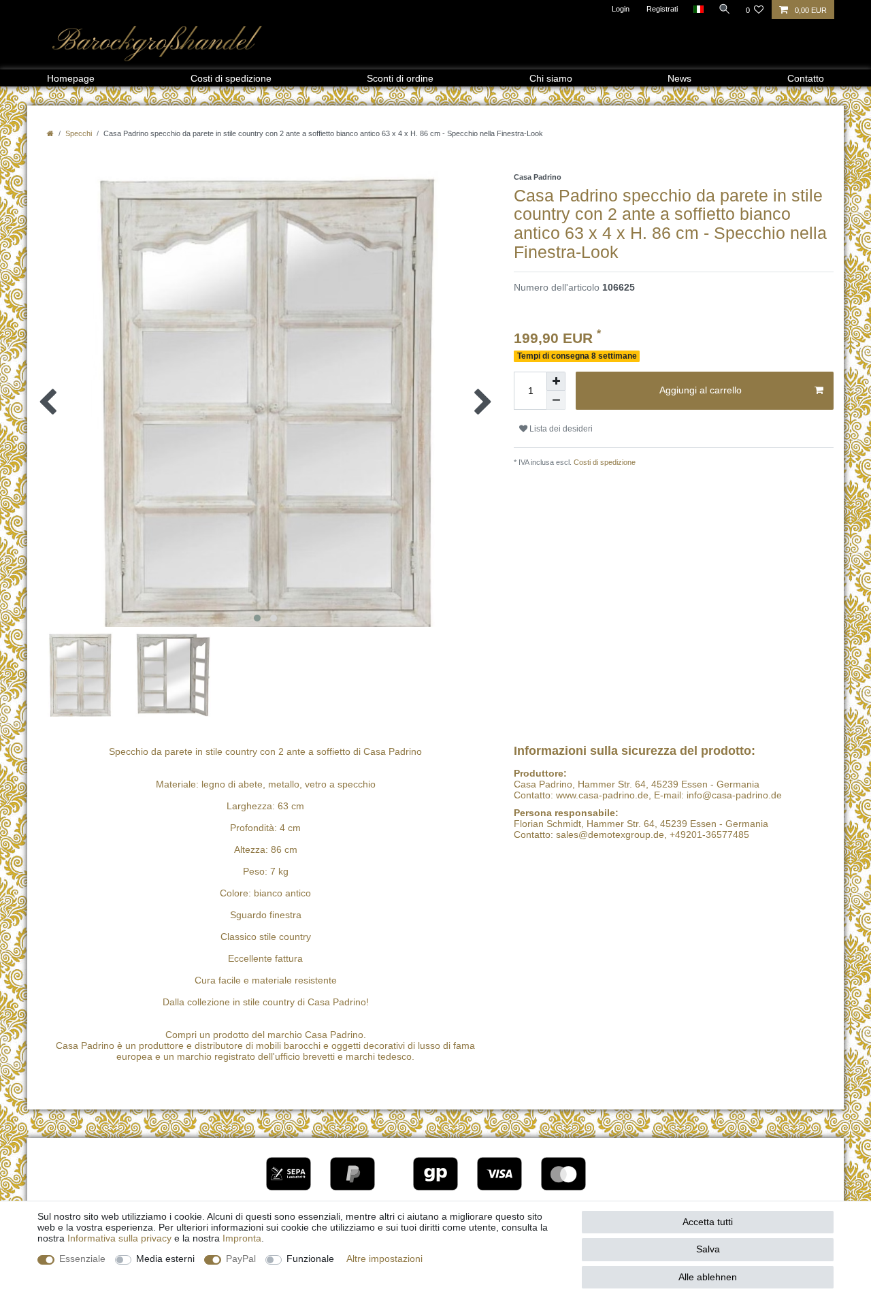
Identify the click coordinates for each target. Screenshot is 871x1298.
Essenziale (82, 1258)
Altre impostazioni (384, 1258)
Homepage (71, 78)
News (679, 78)
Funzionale (310, 1258)
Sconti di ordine (400, 78)
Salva (708, 1249)
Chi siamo (550, 78)
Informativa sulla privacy (119, 1238)
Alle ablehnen (707, 1276)
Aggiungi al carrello (700, 390)
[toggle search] (724, 9)
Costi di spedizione (231, 78)
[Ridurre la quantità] (555, 400)
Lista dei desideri (560, 429)
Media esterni (165, 1258)
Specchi (78, 133)
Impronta (242, 1238)
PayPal (241, 1258)
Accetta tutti (708, 1221)
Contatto (805, 78)
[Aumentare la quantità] (555, 381)
